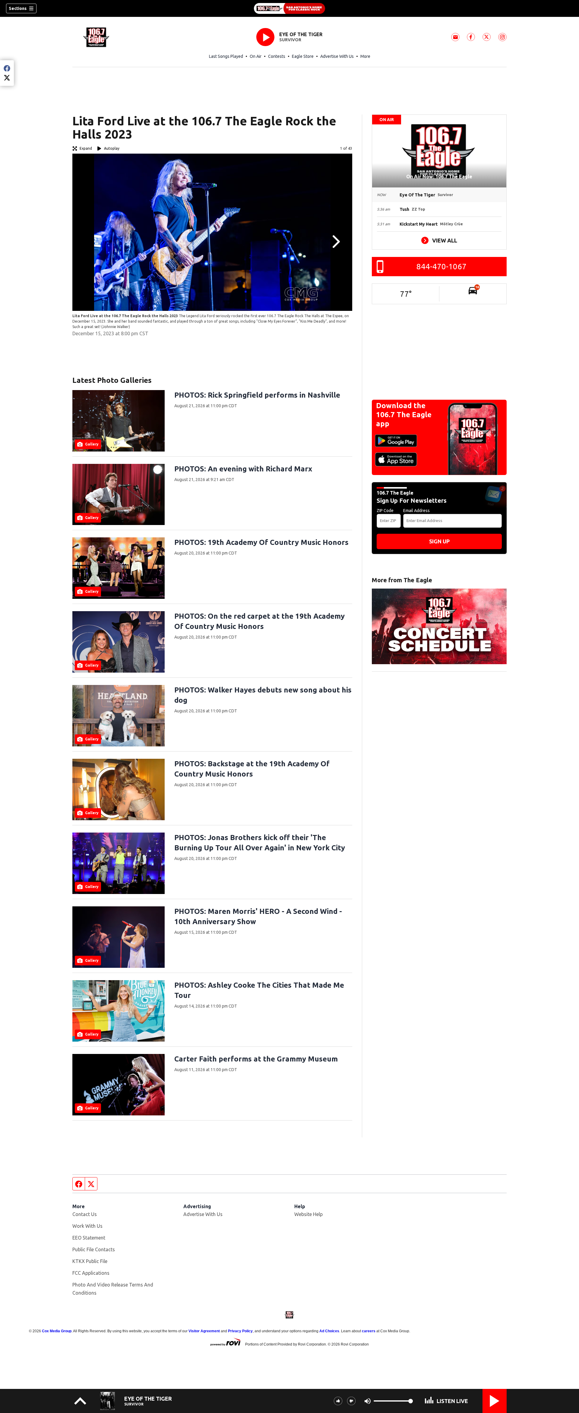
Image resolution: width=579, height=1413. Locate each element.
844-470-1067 (441, 266)
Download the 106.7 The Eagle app (404, 415)
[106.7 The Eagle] (289, 8)
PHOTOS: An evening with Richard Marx (243, 469)
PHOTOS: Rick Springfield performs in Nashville (257, 395)
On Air (255, 56)
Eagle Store (303, 56)
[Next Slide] (335, 241)
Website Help (308, 1214)
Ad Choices (329, 1331)
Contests (276, 56)
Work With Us (87, 1226)
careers (368, 1331)
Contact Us (84, 1214)
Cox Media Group (56, 1331)
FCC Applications (90, 1273)
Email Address (416, 510)
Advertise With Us (337, 56)
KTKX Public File (89, 1261)
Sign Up (439, 541)
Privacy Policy (240, 1331)
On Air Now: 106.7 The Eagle (439, 176)
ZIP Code (385, 510)
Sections (18, 8)
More (365, 56)
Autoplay (111, 148)
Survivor (290, 39)
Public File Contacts (93, 1249)
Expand (86, 148)
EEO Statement (88, 1237)
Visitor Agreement (204, 1331)
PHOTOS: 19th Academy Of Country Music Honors (261, 542)
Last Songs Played (226, 56)
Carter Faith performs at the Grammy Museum (256, 1059)
